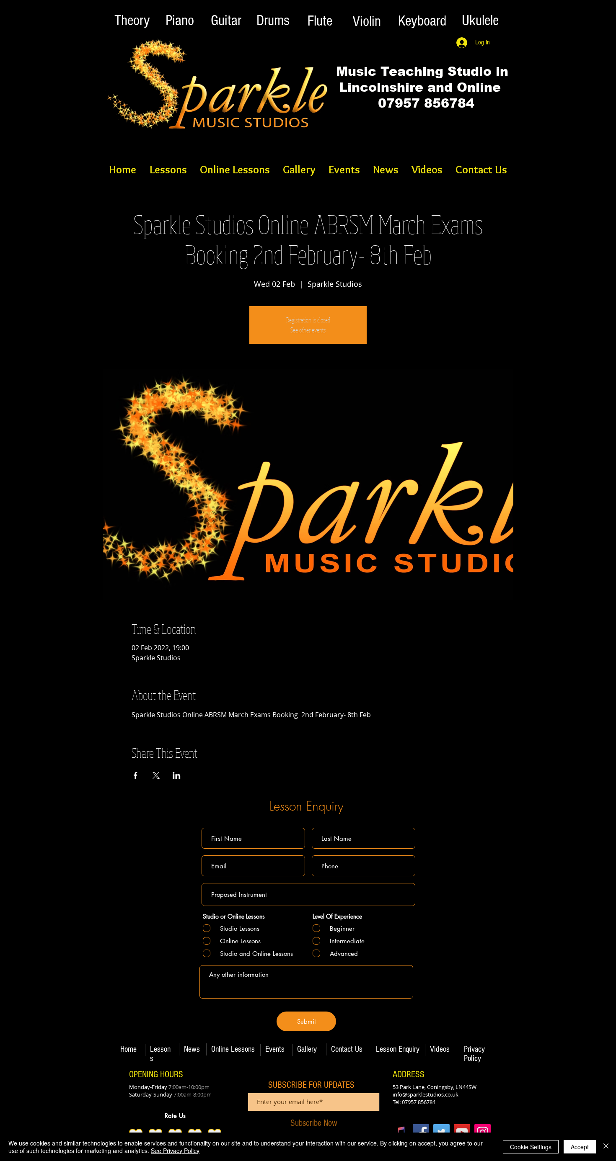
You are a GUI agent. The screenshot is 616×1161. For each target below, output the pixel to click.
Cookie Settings (530, 1147)
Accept (580, 1147)
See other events (308, 330)
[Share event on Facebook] (136, 775)
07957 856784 (422, 103)
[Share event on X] (156, 775)
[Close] (606, 1146)
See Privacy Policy (175, 1150)
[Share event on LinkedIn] (177, 775)
